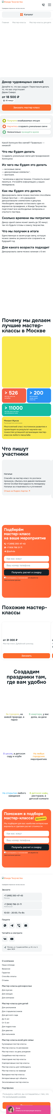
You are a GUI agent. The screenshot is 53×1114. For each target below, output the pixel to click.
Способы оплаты (9, 976)
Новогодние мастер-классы (14, 1059)
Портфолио (8, 1088)
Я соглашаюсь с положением (17, 578)
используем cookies (16, 1096)
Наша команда (8, 965)
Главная (5, 22)
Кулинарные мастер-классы (14, 1044)
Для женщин (7, 994)
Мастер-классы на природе (14, 1071)
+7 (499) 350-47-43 (13, 896)
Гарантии (6, 972)
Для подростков (9, 1026)
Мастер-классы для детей (40, 22)
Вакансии (6, 969)
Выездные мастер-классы (13, 1074)
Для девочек (7, 1030)
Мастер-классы (19, 22)
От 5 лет (5, 1023)
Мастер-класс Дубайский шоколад (18, 644)
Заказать (26, 655)
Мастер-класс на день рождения (16, 1051)
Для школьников (9, 1007)
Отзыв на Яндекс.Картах (16, 491)
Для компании (8, 997)
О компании (8, 961)
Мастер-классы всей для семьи (18, 1040)
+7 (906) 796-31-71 (13, 905)
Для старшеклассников (12, 1011)
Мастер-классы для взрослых (17, 986)
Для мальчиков (8, 1034)
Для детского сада (10, 1015)
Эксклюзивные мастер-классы (15, 1082)
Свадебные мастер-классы (14, 1055)
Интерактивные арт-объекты (14, 1078)
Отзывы (5, 980)
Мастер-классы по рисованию (15, 1048)
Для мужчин (7, 990)
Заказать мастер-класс (26, 107)
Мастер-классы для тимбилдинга (16, 1067)
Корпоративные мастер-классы (15, 1063)
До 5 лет (5, 1019)
